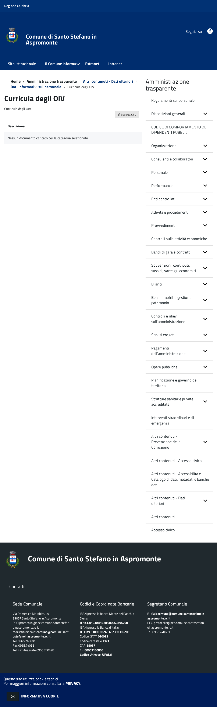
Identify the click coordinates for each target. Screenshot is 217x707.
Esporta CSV (128, 114)
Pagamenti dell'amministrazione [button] (168, 350)
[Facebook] (210, 31)
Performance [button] (162, 185)
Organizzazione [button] (164, 146)
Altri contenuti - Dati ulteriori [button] (168, 500)
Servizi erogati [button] (163, 335)
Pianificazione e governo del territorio (174, 382)
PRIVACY (72, 683)
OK (13, 696)
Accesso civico (163, 530)
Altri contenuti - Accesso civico (176, 460)
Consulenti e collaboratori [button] (172, 159)
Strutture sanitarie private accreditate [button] (172, 401)
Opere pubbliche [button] (164, 367)
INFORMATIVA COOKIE (40, 696)
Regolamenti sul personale (173, 100)
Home (16, 81)
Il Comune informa (60, 64)
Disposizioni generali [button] (168, 114)
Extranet (92, 64)
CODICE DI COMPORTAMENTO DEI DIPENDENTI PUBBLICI (179, 129)
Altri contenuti (163, 517)
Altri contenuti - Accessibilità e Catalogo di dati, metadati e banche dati (180, 479)
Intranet (115, 64)
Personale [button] (159, 172)
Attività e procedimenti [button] (170, 212)
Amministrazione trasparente (52, 81)
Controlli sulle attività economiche (179, 239)
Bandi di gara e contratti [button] (171, 252)
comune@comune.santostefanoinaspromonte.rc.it (175, 616)
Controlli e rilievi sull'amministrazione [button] (168, 318)
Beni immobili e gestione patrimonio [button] (171, 300)
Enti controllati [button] (163, 199)
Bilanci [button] (156, 284)
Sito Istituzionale (22, 64)
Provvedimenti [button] (163, 225)
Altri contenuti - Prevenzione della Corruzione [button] (166, 441)
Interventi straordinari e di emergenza (172, 420)
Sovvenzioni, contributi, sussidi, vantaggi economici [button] (173, 268)
